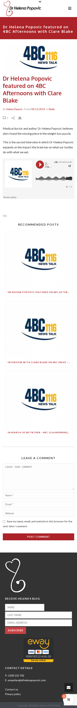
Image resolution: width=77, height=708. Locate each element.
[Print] (21, 117)
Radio (52, 109)
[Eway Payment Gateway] (38, 649)
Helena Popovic (14, 109)
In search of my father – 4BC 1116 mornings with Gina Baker (40, 432)
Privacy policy (13, 694)
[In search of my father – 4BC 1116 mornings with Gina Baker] (39, 399)
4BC (5, 216)
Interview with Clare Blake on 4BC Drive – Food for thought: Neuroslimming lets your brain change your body (40, 362)
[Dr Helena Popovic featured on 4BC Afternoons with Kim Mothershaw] (39, 259)
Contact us (11, 689)
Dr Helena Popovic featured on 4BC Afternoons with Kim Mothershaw (40, 292)
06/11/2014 (38, 109)
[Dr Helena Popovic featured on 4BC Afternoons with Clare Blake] (38, 57)
